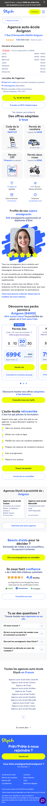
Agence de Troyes (23, 691)
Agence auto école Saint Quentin (23, 680)
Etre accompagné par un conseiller (24, 557)
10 (15, 343)
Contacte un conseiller (23, 476)
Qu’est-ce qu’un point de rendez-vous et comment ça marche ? (20, 633)
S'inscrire (34, 12)
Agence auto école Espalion (23, 697)
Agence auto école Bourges (23, 709)
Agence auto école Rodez (23, 694)
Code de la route (9, 775)
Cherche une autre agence (23, 526)
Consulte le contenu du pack (19, 375)
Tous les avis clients (18, 789)
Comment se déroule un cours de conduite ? (18, 649)
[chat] (42, 800)
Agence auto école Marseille (23, 700)
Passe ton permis (23, 468)
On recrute (22, 767)
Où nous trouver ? (11, 626)
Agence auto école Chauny (23, 682)
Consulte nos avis (23, 596)
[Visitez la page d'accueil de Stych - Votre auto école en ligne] (7, 11)
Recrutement (29, 778)
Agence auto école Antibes (23, 688)
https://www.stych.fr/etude (35, 792)
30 (29, 343)
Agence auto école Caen (24, 703)
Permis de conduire (9, 778)
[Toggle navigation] (43, 12)
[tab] (23, 727)
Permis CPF (6, 780)
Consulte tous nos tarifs (23, 400)
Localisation (7, 783)
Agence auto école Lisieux (23, 706)
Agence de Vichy (23, 685)
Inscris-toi (19, 367)
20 (22, 342)
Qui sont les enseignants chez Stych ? (20, 641)
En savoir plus (8, 515)
